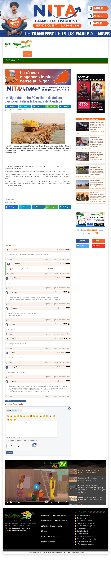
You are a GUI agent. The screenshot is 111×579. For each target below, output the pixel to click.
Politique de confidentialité (52, 526)
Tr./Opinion (10, 60)
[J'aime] (67, 249)
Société (28, 54)
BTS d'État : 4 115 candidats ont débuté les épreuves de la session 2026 (96, 155)
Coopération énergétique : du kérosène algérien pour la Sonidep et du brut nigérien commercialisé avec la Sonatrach (97, 170)
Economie (50, 54)
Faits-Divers (47, 521)
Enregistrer (9, 452)
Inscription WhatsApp (51, 536)
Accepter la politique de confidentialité (22, 440)
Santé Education (82, 526)
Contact (21, 60)
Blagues (46, 515)
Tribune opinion (82, 523)
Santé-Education (64, 54)
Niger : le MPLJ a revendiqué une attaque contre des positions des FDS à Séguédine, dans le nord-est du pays (97, 196)
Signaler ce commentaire (61, 259)
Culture (83, 54)
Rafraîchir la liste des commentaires (16, 400)
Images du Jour (60, 515)
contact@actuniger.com (17, 530)
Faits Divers (80, 541)
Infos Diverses (62, 521)
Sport (75, 54)
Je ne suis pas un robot (19, 446)
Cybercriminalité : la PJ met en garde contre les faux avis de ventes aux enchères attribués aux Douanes (97, 125)
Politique (18, 54)
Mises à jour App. (49, 542)
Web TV (46, 531)
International (38, 54)
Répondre (47, 259)
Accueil (9, 54)
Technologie (94, 54)
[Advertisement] (42, 159)
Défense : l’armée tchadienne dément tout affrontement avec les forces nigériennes (97, 183)
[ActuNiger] (20, 44)
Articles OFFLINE (82, 539)
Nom (11, 410)
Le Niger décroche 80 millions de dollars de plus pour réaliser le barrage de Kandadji (35, 99)
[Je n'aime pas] (69, 249)
